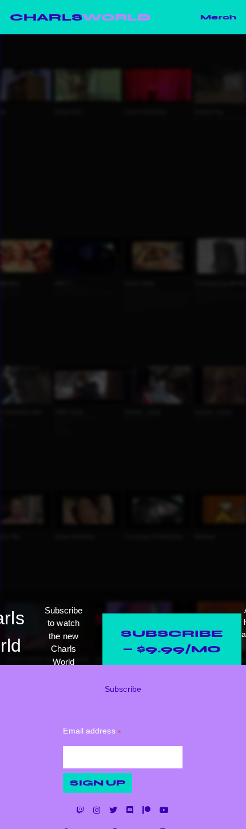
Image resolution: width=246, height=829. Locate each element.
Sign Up (97, 783)
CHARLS (80, 17)
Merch (218, 17)
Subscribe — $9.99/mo (172, 641)
